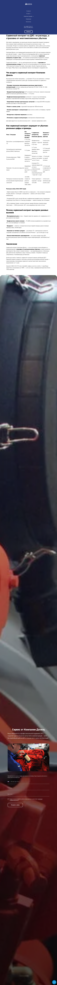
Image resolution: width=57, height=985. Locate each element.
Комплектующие (28, 16)
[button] (28, 31)
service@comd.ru (30, 27)
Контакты (28, 21)
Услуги (28, 13)
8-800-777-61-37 (29, 26)
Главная (28, 11)
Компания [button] (28, 19)
